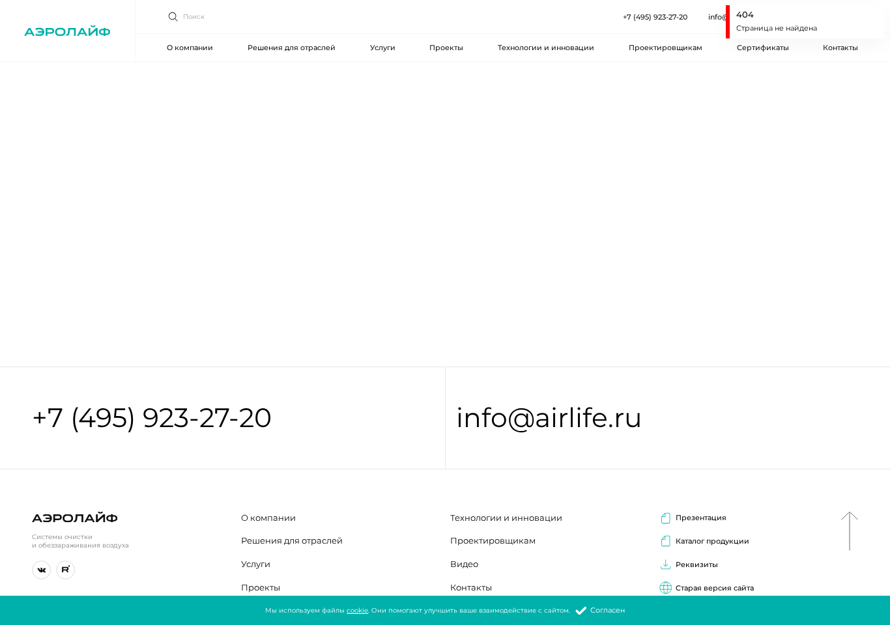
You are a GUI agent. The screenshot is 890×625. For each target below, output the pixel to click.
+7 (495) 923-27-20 (655, 16)
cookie (357, 610)
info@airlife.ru (549, 418)
